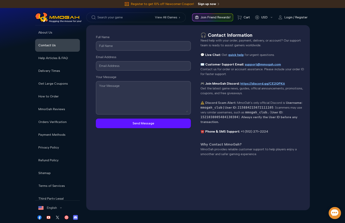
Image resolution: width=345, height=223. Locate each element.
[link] (41, 17)
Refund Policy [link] (48, 160)
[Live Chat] (335, 213)
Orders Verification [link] (52, 122)
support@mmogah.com (263, 64)
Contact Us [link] (47, 45)
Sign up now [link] (207, 4)
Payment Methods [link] (51, 135)
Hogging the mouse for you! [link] (65, 21)
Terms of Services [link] (51, 186)
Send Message (143, 123)
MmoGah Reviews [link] (51, 109)
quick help (236, 55)
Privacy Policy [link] (48, 147)
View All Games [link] (166, 17)
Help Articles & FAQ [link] (53, 58)
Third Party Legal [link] (51, 198)
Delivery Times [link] (49, 71)
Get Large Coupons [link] (53, 83)
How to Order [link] (48, 96)
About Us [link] (45, 32)
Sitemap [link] (44, 173)
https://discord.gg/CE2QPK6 (262, 83)
